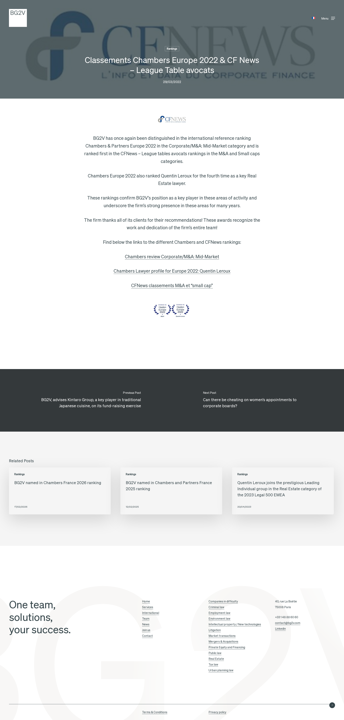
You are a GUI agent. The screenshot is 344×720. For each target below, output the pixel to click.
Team (145, 618)
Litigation (215, 630)
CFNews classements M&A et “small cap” (172, 285)
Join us (146, 630)
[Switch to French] (313, 18)
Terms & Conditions (154, 712)
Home (146, 601)
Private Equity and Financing (227, 647)
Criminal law (216, 607)
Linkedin (280, 628)
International (150, 612)
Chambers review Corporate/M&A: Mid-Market (172, 256)
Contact (147, 635)
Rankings (172, 48)
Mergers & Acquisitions (223, 641)
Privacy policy (217, 712)
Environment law (219, 618)
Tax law (213, 664)
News (145, 624)
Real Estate (216, 658)
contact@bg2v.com (287, 622)
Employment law (219, 612)
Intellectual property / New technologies (235, 624)
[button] (328, 18)
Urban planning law (221, 670)
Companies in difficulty (223, 601)
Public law (215, 653)
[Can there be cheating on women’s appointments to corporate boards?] (258, 400)
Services (147, 607)
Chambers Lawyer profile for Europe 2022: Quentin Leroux (172, 271)
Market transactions (222, 635)
